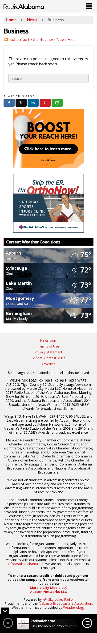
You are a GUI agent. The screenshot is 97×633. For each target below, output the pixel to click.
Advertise (48, 364)
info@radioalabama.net (26, 564)
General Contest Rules (48, 358)
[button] (89, 5)
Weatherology (74, 607)
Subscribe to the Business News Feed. (43, 39)
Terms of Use (48, 346)
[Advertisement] (48, 138)
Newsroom (48, 340)
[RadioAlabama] (24, 6)
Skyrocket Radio (60, 599)
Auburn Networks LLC (48, 591)
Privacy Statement (48, 352)
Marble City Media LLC (48, 587)
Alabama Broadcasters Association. (66, 603)
